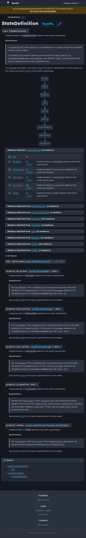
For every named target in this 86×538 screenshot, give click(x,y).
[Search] (60, 3)
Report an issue (43, 500)
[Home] (3, 17)
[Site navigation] (4, 3)
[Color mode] (83, 3)
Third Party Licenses (43, 511)
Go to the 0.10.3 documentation (43, 11)
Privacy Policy (43, 514)
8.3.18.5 (28, 71)
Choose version (71, 3)
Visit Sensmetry (43, 525)
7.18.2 (40, 68)
